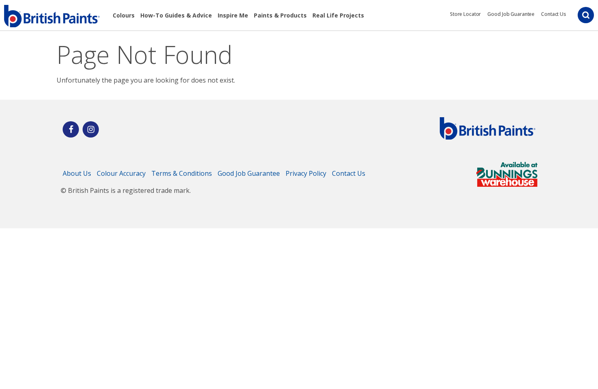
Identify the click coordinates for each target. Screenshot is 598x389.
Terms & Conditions (181, 173)
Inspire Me (233, 15)
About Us (77, 173)
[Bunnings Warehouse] (506, 184)
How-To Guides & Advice (176, 15)
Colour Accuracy (121, 173)
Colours (124, 15)
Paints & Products (280, 15)
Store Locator (465, 14)
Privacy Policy (306, 173)
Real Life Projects (338, 15)
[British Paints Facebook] (71, 129)
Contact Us (553, 14)
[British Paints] (91, 129)
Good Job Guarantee (511, 14)
